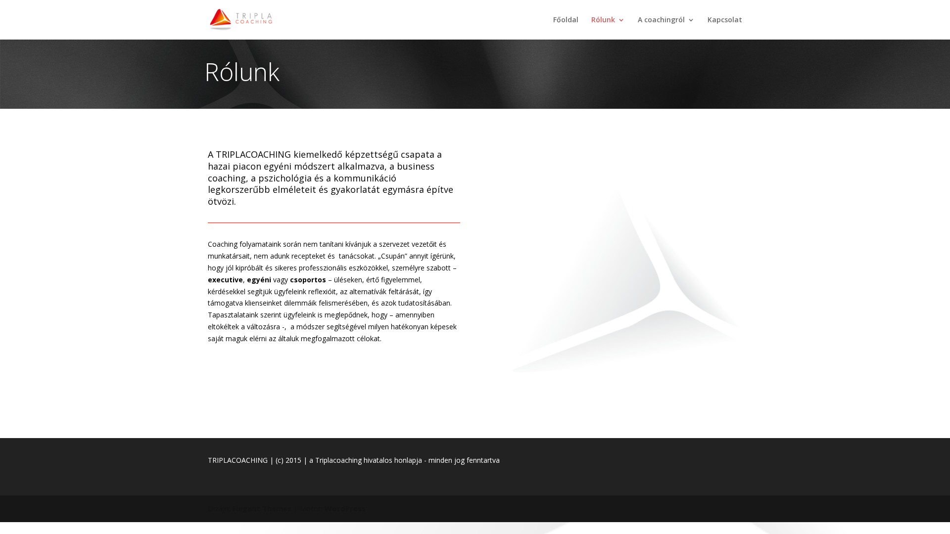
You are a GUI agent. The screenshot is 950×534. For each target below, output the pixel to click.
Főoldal (565, 20)
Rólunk (603, 20)
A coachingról (661, 20)
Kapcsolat (725, 20)
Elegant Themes (261, 508)
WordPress (345, 508)
